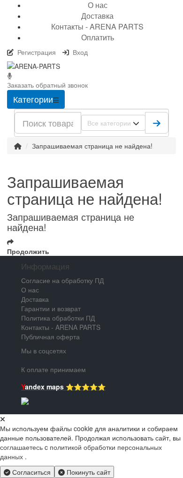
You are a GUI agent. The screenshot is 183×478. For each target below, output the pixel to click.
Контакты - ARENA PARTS (97, 26)
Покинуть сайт (87, 472)
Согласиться (30, 472)
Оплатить (97, 37)
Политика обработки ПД (58, 317)
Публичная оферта (50, 336)
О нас (30, 289)
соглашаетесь (22, 447)
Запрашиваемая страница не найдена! (92, 145)
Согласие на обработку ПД (62, 280)
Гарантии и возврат (51, 308)
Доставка (97, 15)
